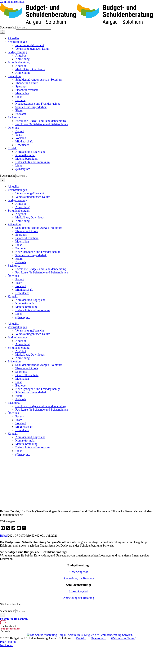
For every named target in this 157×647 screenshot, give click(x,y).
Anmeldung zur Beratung (78, 578)
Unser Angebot (78, 571)
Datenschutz (98, 638)
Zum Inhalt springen (12, 1)
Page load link (8, 641)
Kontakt (81, 638)
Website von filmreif (123, 638)
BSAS (4, 535)
